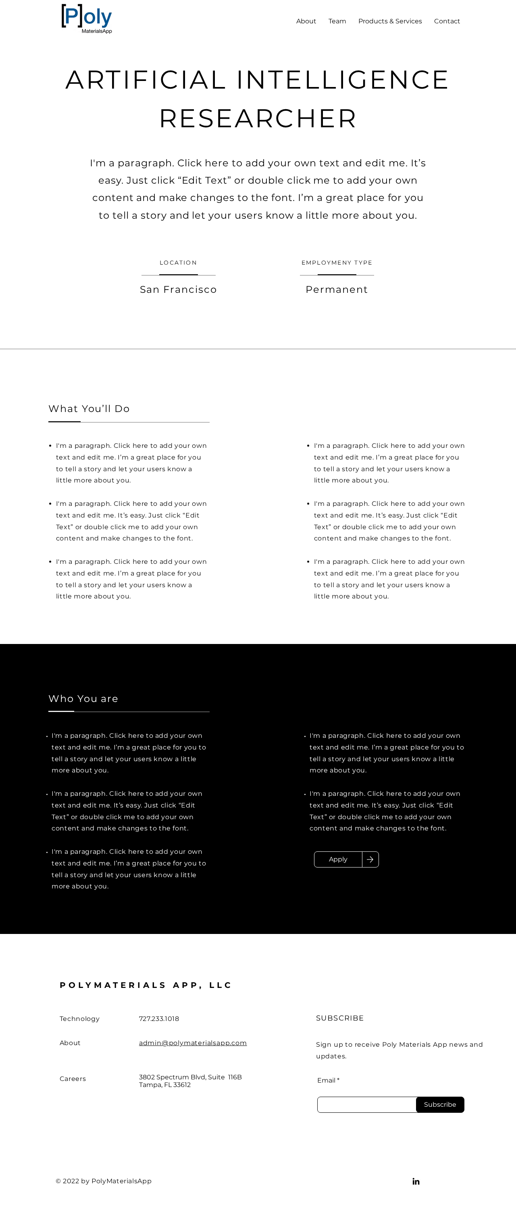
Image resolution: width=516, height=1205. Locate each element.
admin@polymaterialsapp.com (193, 1043)
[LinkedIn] (416, 1181)
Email (326, 1080)
